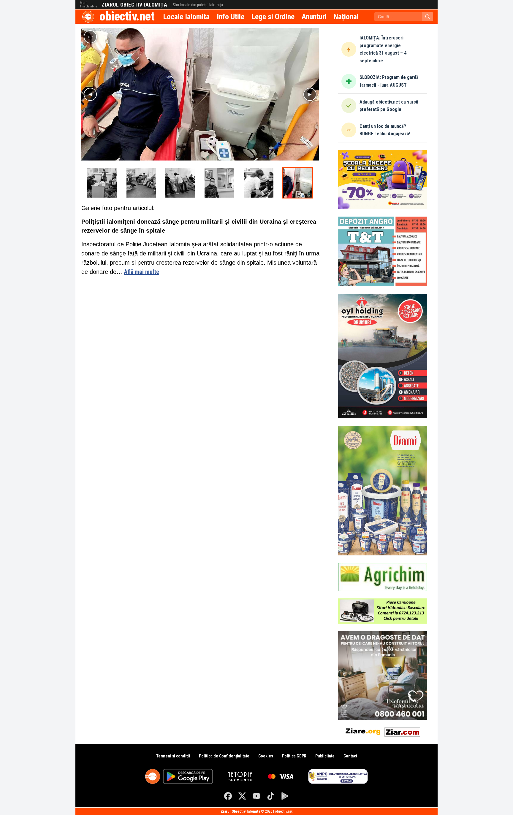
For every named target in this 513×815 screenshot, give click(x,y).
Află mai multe (141, 271)
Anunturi (314, 16)
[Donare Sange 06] (180, 183)
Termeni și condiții (173, 756)
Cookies (265, 756)
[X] (242, 796)
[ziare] (363, 731)
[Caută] (427, 16)
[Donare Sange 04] (102, 183)
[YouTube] (256, 796)
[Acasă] (88, 16)
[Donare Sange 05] (141, 183)
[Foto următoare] (309, 94)
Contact (350, 756)
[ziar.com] (402, 731)
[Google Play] (285, 796)
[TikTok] (271, 796)
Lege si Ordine (272, 16)
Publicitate (325, 756)
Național (346, 16)
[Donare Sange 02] (258, 183)
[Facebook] (228, 796)
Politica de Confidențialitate (224, 756)
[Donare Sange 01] (219, 183)
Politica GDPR (294, 756)
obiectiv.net (126, 16)
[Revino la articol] (90, 36)
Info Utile (230, 16)
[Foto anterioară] (90, 94)
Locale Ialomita (186, 16)
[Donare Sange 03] (297, 183)
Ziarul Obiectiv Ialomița (134, 4)
